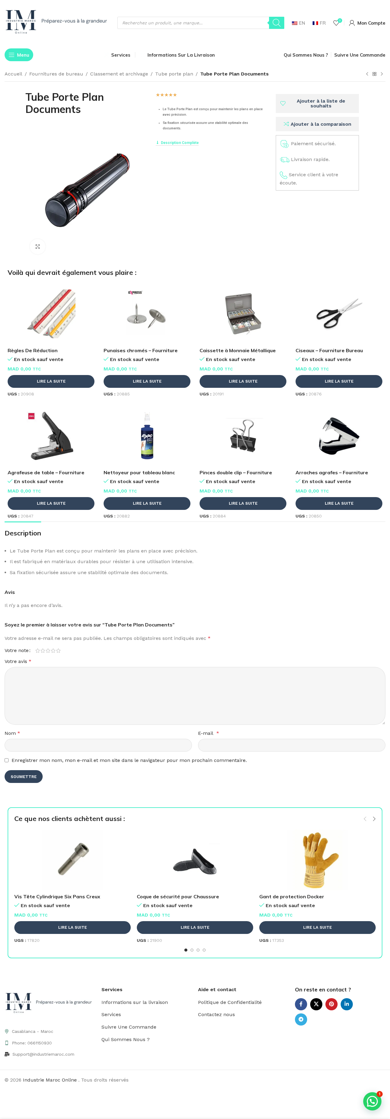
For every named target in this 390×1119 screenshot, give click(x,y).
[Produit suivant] (381, 74)
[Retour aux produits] (374, 74)
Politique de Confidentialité (230, 1002)
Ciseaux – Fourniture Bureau (329, 350)
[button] (365, 818)
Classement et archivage (119, 74)
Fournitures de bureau (56, 74)
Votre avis (18, 661)
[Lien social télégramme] (301, 1019)
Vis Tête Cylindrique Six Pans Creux (57, 896)
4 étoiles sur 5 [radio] (53, 650)
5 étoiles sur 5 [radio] (58, 650)
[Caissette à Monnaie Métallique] (243, 313)
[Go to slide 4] (204, 950)
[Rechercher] (276, 23)
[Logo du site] (58, 22)
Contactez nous (216, 1014)
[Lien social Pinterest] (331, 1004)
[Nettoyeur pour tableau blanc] (147, 435)
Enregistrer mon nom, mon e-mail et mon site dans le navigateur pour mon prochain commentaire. (129, 760)
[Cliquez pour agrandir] (37, 246)
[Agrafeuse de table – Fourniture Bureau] (51, 435)
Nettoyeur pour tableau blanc (139, 472)
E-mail (208, 733)
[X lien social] (316, 1004)
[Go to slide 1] (185, 950)
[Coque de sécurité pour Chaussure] (195, 860)
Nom (12, 733)
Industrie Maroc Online (50, 1080)
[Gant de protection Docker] (317, 860)
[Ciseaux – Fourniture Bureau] (339, 313)
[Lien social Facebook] (301, 1004)
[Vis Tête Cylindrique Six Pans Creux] (72, 860)
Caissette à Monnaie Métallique (238, 350)
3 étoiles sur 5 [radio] (48, 650)
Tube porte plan (174, 74)
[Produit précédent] (367, 74)
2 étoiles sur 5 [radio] (42, 650)
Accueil (13, 74)
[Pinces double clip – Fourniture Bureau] (243, 435)
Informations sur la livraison (134, 1002)
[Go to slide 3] (198, 950)
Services (111, 1014)
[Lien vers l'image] (50, 1003)
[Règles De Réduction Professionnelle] (51, 313)
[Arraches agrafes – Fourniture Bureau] (339, 435)
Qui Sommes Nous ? (125, 1039)
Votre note (17, 650)
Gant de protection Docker (291, 896)
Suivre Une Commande (128, 1027)
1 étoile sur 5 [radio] (37, 650)
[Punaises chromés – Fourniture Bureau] (147, 313)
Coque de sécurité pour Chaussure (178, 896)
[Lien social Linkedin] (347, 1004)
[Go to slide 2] (191, 950)
